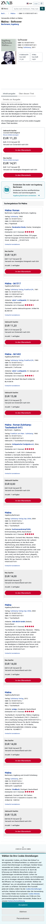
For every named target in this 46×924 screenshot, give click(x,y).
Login (36, 3)
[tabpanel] (22, 113)
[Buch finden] (42, 8)
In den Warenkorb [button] (23, 150)
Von (23, 56)
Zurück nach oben (23, 849)
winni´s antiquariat (19, 300)
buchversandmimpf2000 (21, 529)
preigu (14, 709)
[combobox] (26, 8)
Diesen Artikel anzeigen (11, 135)
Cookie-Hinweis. (34, 894)
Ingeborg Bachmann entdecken (24, 195)
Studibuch (16, 789)
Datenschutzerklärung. (16, 901)
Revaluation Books (19, 227)
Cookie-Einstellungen (34, 889)
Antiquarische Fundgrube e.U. (23, 444)
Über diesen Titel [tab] (26, 93)
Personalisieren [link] (23, 918)
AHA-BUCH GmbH (18, 621)
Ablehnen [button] (23, 912)
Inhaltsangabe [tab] (9, 93)
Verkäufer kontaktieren (12, 244)
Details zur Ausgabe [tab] (11, 99)
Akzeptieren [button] (23, 905)
